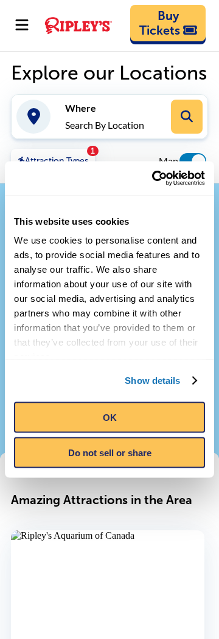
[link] (168, 23)
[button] (187, 117)
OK (110, 417)
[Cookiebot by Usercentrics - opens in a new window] (154, 178)
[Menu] (22, 25)
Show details (152, 380)
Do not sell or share (109, 453)
